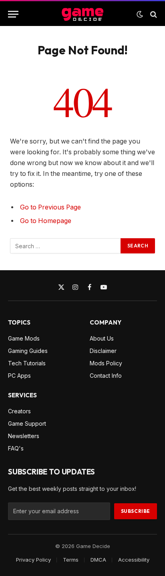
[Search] (153, 14)
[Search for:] (65, 245)
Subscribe (135, 511)
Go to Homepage (45, 221)
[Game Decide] (82, 14)
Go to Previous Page (50, 207)
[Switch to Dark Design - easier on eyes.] (140, 14)
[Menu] (13, 14)
